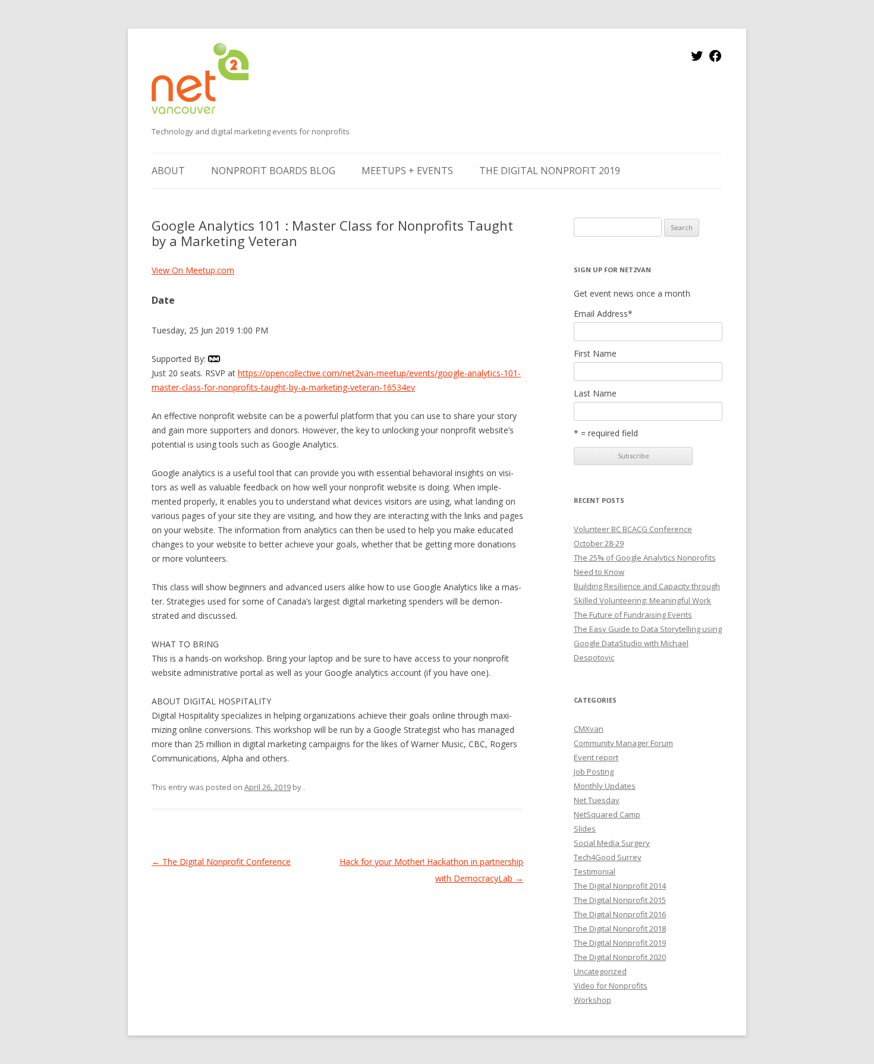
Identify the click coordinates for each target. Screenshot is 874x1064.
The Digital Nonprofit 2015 (620, 900)
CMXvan (588, 728)
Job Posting (594, 771)
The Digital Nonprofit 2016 (620, 914)
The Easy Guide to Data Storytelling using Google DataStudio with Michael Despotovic (648, 643)
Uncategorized (600, 971)
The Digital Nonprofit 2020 (620, 957)
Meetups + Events (407, 170)
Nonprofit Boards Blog (273, 170)
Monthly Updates (605, 785)
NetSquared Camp (607, 814)
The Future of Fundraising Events (633, 614)
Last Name (595, 393)
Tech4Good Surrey (608, 857)
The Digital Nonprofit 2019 (549, 170)
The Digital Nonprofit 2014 (620, 885)
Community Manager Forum (623, 743)
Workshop (592, 999)
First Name (595, 354)
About (168, 170)
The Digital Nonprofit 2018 (620, 928)
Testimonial (594, 871)
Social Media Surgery (612, 843)
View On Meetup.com (193, 270)
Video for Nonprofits (610, 985)
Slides (585, 828)
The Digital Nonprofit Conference (221, 861)
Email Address (603, 314)
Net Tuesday (597, 800)
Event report (596, 757)
